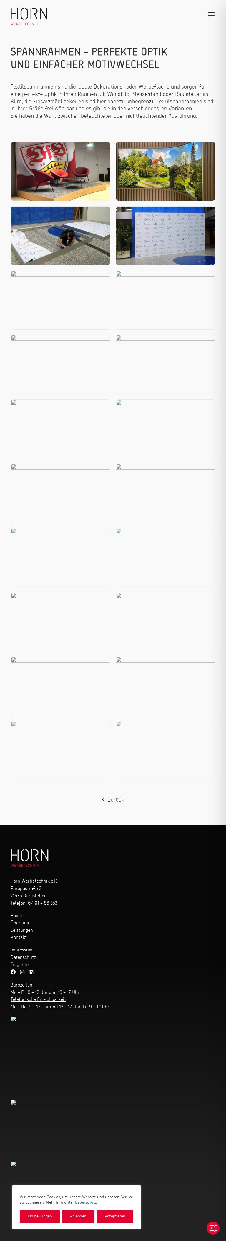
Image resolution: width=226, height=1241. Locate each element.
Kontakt (19, 937)
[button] (211, 15)
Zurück (116, 800)
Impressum (21, 950)
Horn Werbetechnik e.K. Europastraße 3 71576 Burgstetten (34, 888)
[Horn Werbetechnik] (29, 15)
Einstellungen (40, 1216)
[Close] (135, 1190)
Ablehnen (78, 1216)
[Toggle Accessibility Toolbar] (213, 1228)
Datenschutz (86, 1202)
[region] (76, 1207)
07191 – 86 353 (42, 903)
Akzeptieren (114, 1216)
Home (16, 916)
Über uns (20, 923)
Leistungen (22, 930)
